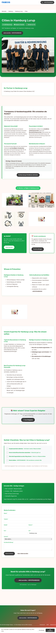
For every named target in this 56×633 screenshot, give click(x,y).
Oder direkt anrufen (22, 553)
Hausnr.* (31, 524)
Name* (5, 513)
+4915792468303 (48, 2)
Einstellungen (41, 630)
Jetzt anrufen (9, 247)
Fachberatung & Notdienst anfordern (28, 175)
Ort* (30, 530)
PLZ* (5, 530)
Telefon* (6, 519)
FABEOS (6, 2)
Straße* (6, 524)
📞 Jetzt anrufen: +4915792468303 (28, 580)
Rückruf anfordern (9, 553)
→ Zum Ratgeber (28, 420)
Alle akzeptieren (50, 630)
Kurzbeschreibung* (8, 542)
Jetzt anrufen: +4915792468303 (12, 33)
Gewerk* (6, 536)
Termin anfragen (37, 249)
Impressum (42, 624)
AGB (48, 624)
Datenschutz (53, 624)
